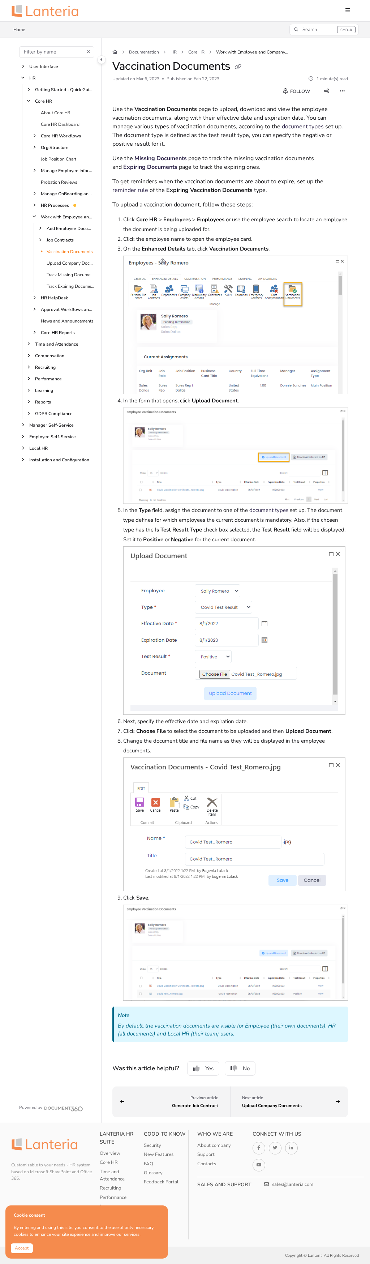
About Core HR (55, 112)
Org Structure (55, 147)
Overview (110, 1153)
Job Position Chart (58, 159)
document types (303, 127)
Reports (43, 402)
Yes (209, 1068)
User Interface (43, 66)
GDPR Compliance (54, 413)
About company (214, 1145)
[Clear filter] (88, 52)
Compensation (49, 355)
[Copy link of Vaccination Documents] (238, 67)
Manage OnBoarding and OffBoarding (67, 193)
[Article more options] (342, 91)
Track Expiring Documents (70, 286)
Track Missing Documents (70, 274)
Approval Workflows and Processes (67, 309)
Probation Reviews (59, 182)
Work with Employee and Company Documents (67, 216)
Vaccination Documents (70, 251)
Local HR (38, 448)
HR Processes (55, 205)
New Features (158, 1154)
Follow (299, 91)
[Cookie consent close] (161, 1211)
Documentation (144, 52)
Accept (22, 1248)
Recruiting (45, 367)
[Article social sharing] (326, 91)
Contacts (206, 1164)
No (246, 1068)
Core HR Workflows (61, 135)
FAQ (148, 1164)
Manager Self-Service (51, 425)
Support (206, 1154)
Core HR (43, 101)
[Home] (47, 11)
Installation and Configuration (59, 459)
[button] (324, 29)
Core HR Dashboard (60, 124)
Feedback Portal (161, 1182)
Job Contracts (60, 240)
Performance (48, 378)
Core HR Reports (58, 332)
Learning (44, 390)
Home (19, 30)
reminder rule (130, 190)
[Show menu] (347, 11)
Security (152, 1145)
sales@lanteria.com (292, 1184)
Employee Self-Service (52, 436)
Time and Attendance (56, 344)
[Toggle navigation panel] (101, 59)
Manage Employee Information (67, 170)
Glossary (153, 1173)
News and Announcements (67, 321)
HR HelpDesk (54, 297)
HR (32, 78)
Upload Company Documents (70, 263)
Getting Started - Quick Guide (64, 89)
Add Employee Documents (70, 228)
